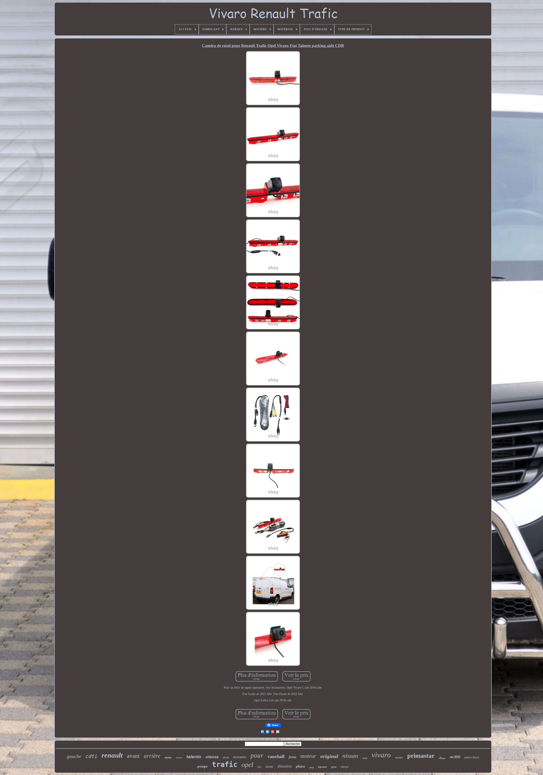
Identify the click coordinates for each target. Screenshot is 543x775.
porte (334, 766)
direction (284, 766)
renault (112, 755)
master (399, 757)
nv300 (455, 756)
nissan (350, 755)
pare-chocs (472, 757)
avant (133, 755)
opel (247, 764)
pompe (202, 766)
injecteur (322, 766)
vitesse (212, 757)
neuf (311, 767)
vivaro (381, 755)
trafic (224, 764)
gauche (74, 756)
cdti (91, 756)
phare (300, 766)
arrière (152, 756)
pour (257, 755)
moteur (308, 756)
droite (269, 766)
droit (226, 757)
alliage (442, 758)
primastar (420, 755)
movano (239, 757)
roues (179, 757)
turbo (364, 758)
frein (292, 757)
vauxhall (275, 756)
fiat (259, 766)
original (329, 756)
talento (193, 756)
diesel (344, 766)
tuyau (168, 757)
